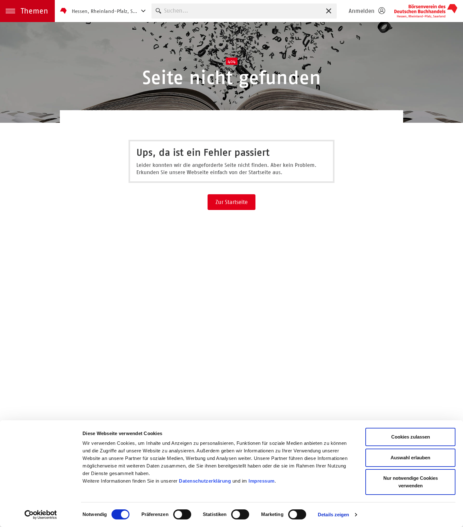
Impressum (262, 481)
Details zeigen (333, 514)
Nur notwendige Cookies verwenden (410, 481)
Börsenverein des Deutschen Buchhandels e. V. (425, 11)
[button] (27, 11)
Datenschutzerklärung (205, 481)
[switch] (182, 514)
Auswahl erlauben (410, 457)
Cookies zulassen (410, 436)
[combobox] (244, 11)
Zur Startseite (231, 202)
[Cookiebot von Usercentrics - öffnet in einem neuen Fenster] (40, 514)
